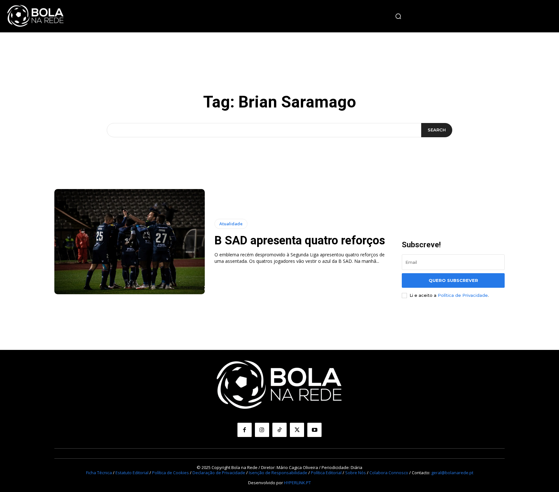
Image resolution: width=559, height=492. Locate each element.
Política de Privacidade (463, 295)
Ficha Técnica (99, 472)
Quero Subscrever (453, 280)
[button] (398, 16)
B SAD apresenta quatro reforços (299, 240)
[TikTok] (279, 430)
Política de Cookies (170, 472)
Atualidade (231, 224)
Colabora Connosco (388, 472)
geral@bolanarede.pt (452, 472)
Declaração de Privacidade (218, 472)
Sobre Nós (355, 472)
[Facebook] (244, 430)
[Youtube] (314, 430)
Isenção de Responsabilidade (278, 472)
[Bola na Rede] (35, 16)
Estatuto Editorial (131, 472)
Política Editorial (326, 472)
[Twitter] (297, 430)
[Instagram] (262, 430)
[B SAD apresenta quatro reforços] (129, 242)
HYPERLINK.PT (297, 483)
